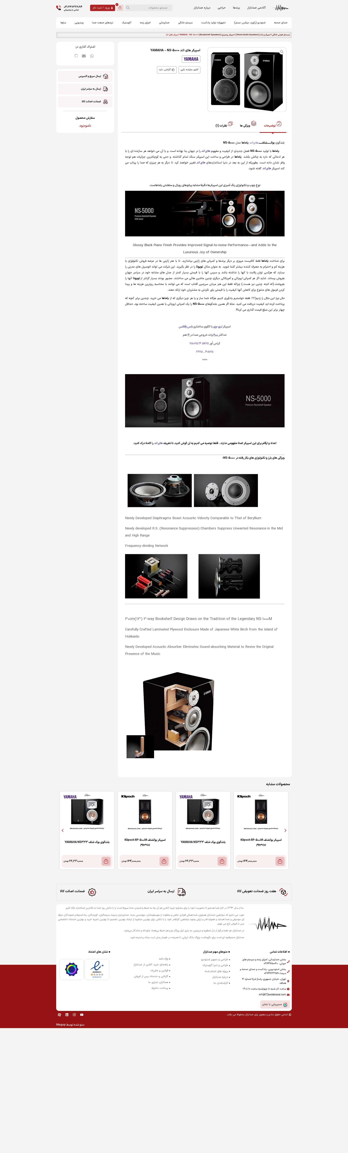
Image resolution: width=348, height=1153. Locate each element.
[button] (92, 56)
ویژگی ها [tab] (245, 126)
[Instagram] (74, 1014)
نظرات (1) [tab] (222, 126)
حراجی (222, 8)
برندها (236, 8)
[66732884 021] (58, 7)
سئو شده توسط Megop (70, 1025)
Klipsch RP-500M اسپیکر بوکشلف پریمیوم (261, 842)
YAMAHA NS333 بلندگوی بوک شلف (203, 842)
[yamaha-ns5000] (247, 79)
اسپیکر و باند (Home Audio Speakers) (253, 34)
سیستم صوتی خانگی (281, 34)
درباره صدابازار (202, 8)
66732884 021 (73, 7)
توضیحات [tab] (270, 126)
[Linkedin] (67, 1014)
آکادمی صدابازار (256, 8)
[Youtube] (81, 1014)
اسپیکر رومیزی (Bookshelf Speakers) (217, 34)
